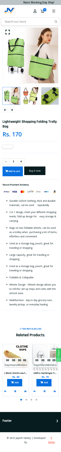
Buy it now (35, 170)
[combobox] (30, 21)
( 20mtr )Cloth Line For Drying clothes (23, 373)
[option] (30, 55)
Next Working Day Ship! (37, 2)
